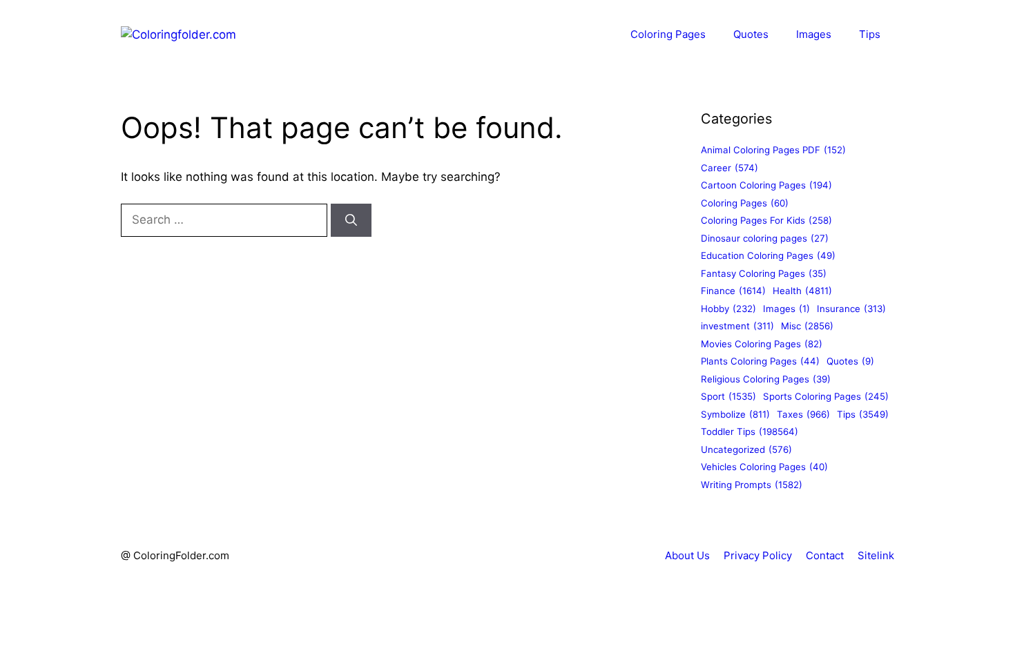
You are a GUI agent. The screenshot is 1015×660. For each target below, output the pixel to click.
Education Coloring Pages (768, 255)
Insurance (851, 308)
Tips (869, 34)
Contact (825, 555)
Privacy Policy (758, 555)
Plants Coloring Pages (760, 361)
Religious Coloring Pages (766, 379)
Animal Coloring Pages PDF (773, 149)
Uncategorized (746, 449)
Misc (807, 325)
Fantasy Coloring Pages (763, 273)
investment (737, 325)
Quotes (750, 34)
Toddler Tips (749, 431)
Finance (733, 290)
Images (813, 34)
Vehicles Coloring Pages (764, 466)
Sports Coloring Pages (826, 396)
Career (729, 167)
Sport (728, 396)
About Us (687, 555)
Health (802, 290)
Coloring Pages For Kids (766, 220)
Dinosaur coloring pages (765, 238)
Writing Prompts (751, 484)
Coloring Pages (668, 34)
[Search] (351, 220)
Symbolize (735, 414)
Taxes (803, 414)
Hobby (728, 308)
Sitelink (876, 555)
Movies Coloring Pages (761, 343)
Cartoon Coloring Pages (766, 185)
